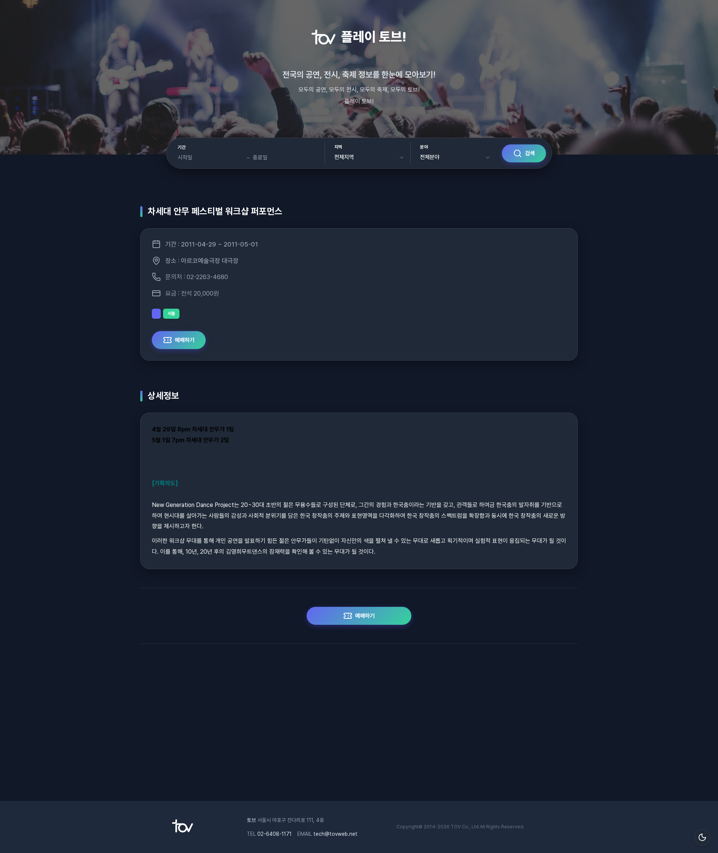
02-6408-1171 (274, 834)
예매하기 (184, 340)
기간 (181, 147)
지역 (338, 147)
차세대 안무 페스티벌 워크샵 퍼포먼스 (215, 211)
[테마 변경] (702, 837)
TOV (456, 826)
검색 (530, 153)
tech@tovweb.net (335, 834)
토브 (251, 820)
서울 (171, 313)
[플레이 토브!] (182, 831)
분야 (424, 147)
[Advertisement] (359, 726)
